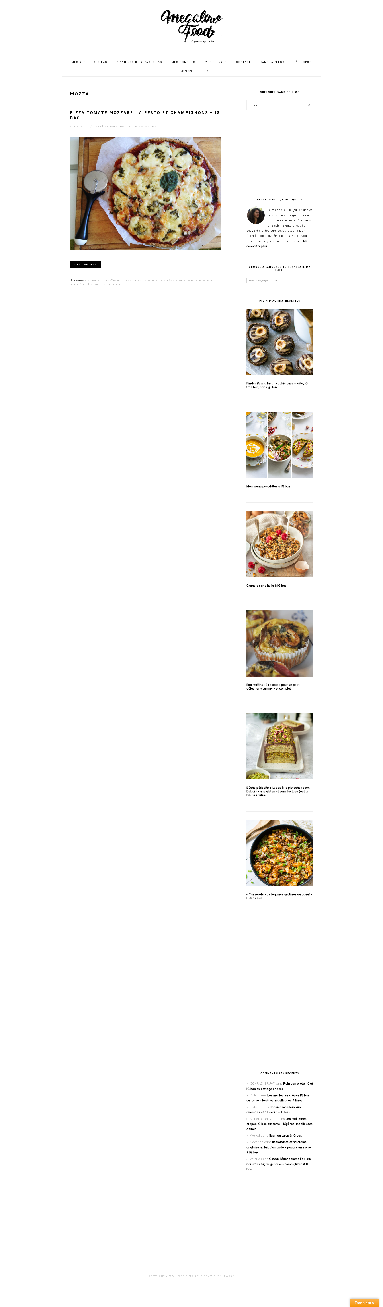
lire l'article (85, 264)
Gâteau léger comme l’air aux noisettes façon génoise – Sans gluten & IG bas (279, 1164)
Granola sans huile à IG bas (266, 585)
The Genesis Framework (215, 1276)
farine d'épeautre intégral (117, 279)
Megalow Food (191, 26)
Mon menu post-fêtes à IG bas (268, 486)
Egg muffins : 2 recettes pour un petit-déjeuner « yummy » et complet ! (273, 686)
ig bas (137, 279)
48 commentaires (145, 126)
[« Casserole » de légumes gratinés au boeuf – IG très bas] (279, 854)
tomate (115, 284)
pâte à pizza (174, 279)
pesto (186, 279)
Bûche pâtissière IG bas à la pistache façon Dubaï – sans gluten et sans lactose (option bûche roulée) (278, 791)
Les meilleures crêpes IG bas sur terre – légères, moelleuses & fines (279, 1124)
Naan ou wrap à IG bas (285, 1135)
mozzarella (159, 279)
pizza (194, 279)
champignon (92, 279)
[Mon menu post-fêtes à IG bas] (279, 446)
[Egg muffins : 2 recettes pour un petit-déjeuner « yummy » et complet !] (279, 644)
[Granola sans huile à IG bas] (279, 545)
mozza (147, 279)
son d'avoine (102, 284)
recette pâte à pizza (81, 284)
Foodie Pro (186, 1276)
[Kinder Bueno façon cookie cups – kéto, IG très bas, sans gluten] (279, 343)
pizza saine (206, 279)
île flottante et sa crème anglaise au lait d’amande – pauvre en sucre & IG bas (278, 1147)
